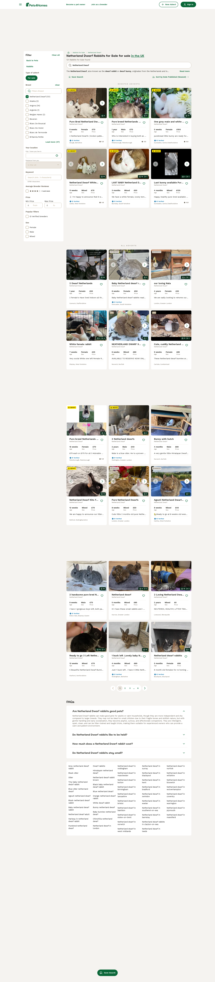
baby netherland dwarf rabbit (78, 808)
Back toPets (32, 60)
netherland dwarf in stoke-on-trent (127, 816)
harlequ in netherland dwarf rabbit (78, 820)
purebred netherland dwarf (77, 827)
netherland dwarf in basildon (127, 809)
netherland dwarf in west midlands (127, 830)
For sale (31, 78)
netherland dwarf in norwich (127, 823)
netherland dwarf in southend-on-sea (151, 809)
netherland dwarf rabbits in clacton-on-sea (153, 823)
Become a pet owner (75, 4)
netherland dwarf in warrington (176, 802)
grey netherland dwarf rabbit (78, 767)
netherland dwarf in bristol (127, 802)
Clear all (56, 55)
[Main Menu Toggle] (20, 4)
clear (57, 85)
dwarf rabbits (99, 766)
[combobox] (40, 155)
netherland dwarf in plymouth (176, 809)
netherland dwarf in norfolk (176, 767)
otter (70, 777)
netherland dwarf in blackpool (151, 774)
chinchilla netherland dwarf (102, 820)
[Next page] (144, 688)
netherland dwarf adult (78, 814)
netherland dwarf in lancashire (127, 795)
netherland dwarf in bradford (151, 788)
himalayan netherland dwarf (103, 771)
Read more (185, 71)
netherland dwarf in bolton (127, 781)
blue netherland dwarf (103, 791)
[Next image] (102, 103)
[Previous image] (70, 103)
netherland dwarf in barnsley (151, 816)
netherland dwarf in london (102, 827)
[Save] (102, 122)
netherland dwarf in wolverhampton (176, 788)
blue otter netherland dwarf (78, 790)
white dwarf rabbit (101, 803)
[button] (86, 103)
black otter (73, 773)
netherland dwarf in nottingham (127, 767)
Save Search (77, 77)
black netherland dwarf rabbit (79, 801)
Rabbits (29, 66)
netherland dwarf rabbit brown (104, 778)
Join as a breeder (99, 4)
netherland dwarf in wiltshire (176, 774)
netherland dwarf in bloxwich (176, 781)
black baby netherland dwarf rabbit (103, 785)
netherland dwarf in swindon (151, 795)
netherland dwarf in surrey (151, 767)
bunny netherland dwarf (104, 807)
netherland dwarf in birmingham (127, 788)
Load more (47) (53, 142)
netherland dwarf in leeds (151, 830)
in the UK (137, 56)
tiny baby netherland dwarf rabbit (77, 783)
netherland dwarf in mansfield (176, 816)
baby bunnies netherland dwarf (104, 813)
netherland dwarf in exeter (151, 802)
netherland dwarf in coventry (176, 795)
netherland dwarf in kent (151, 781)
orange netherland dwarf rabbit (104, 797)
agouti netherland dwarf (79, 796)
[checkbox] (27, 96)
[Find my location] (56, 155)
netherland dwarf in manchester (127, 774)
